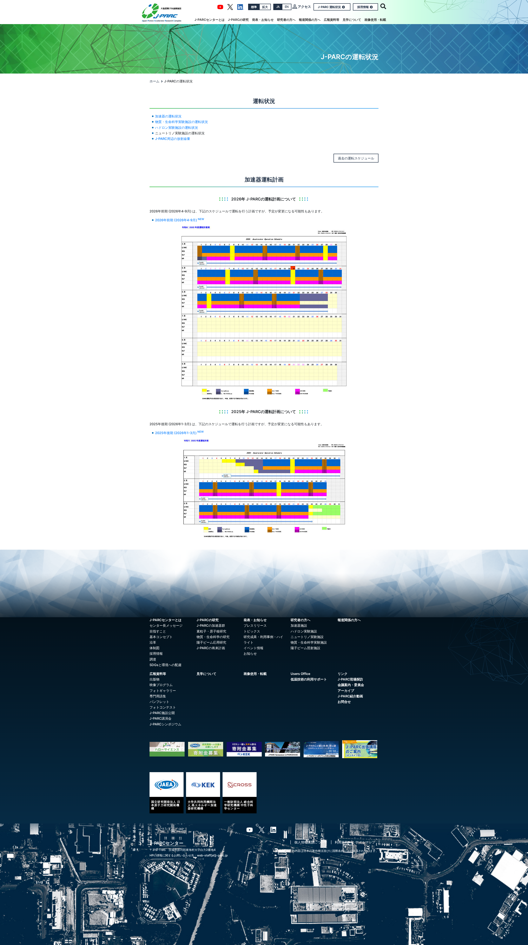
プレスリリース (255, 625)
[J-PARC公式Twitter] (230, 7)
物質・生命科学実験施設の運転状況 (181, 122)
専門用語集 (158, 696)
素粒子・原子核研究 (211, 631)
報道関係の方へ (310, 20)
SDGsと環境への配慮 (166, 665)
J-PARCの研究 (238, 20)
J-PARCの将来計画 (211, 648)
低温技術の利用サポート (309, 679)
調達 (153, 659)
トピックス (252, 631)
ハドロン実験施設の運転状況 (176, 127)
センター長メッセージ (166, 625)
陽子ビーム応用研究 (211, 642)
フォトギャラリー (163, 691)
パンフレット (159, 702)
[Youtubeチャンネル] (220, 7)
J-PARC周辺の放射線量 (172, 139)
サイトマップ (365, 842)
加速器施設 (299, 625)
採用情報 (363, 7)
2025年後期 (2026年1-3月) (179, 433)
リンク (343, 674)
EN (287, 6)
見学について (352, 20)
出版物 (154, 679)
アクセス (304, 7)
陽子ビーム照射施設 (305, 648)
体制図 (154, 648)
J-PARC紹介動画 (350, 696)
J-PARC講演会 (160, 718)
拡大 (265, 7)
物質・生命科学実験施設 (309, 642)
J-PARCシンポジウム (165, 724)
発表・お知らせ (263, 20)
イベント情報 (253, 648)
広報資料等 (331, 20)
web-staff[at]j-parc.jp (212, 855)
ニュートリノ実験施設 (307, 637)
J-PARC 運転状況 (329, 7)
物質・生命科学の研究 (213, 637)
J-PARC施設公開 (162, 713)
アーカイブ (346, 691)
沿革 (153, 642)
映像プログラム (161, 685)
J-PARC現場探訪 (350, 679)
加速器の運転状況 (168, 116)
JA (277, 6)
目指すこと (158, 631)
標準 (254, 7)
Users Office (300, 674)
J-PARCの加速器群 (211, 625)
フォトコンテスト (163, 707)
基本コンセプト (161, 637)
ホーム (154, 81)
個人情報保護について (310, 842)
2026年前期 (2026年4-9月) (179, 220)
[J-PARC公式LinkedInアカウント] (240, 7)
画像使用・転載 (375, 20)
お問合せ (344, 702)
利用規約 (341, 842)
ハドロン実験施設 (304, 631)
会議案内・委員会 (351, 685)
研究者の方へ (286, 20)
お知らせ (250, 653)
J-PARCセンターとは (209, 20)
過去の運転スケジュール (356, 158)
